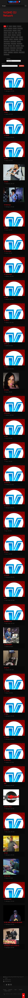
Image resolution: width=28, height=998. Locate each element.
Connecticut (20, 28)
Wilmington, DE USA (10, 91)
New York (10, 45)
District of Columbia (8, 30)
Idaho (16, 32)
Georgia (5, 32)
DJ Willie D (6, 320)
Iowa (13, 32)
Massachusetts (7, 37)
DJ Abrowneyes (7, 251)
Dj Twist (6, 853)
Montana (21, 39)
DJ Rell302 (6, 135)
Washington (10, 52)
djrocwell (6, 158)
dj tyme (5, 459)
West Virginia (21, 52)
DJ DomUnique (7, 204)
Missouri (11, 39)
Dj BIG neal (6, 343)
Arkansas (19, 26)
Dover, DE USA (9, 230)
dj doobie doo (7, 482)
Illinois (19, 32)
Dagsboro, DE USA (10, 762)
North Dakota (13, 41)
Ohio (14, 45)
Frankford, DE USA (10, 368)
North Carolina (7, 41)
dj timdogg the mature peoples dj (11, 945)
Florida (19, 30)
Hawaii (9, 32)
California (10, 28)
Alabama (14, 26)
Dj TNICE (6, 366)
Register (10, 989)
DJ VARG (6, 529)
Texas (17, 50)
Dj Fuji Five (6, 667)
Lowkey (6, 112)
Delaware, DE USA (10, 669)
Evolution (6, 181)
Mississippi (16, 39)
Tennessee (13, 50)
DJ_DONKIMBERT (8, 644)
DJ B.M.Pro (6, 829)
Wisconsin (16, 52)
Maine (17, 37)
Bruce (5, 598)
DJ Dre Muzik (7, 876)
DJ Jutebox (6, 737)
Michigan (20, 37)
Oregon (22, 45)
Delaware (14, 30)
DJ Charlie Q (7, 505)
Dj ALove (6, 552)
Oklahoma (18, 45)
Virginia (5, 52)
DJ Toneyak (6, 691)
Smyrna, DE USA (9, 114)
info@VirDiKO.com (8, 981)
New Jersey (13, 43)
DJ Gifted (6, 714)
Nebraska (19, 41)
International (6, 54)
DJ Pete (6, 436)
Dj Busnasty (7, 413)
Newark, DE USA (9, 878)
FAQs (15, 989)
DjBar (5, 783)
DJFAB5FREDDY (8, 899)
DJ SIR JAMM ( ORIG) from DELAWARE (13, 922)
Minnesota (6, 39)
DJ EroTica (6, 390)
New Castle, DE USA (10, 600)
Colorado (14, 28)
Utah (20, 50)
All (7, 26)
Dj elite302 (6, 575)
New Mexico (19, 43)
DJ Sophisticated (8, 274)
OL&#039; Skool (8, 621)
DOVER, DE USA (9, 345)
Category (8, 58)
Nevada (5, 45)
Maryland (12, 37)
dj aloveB (6, 228)
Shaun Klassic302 (8, 89)
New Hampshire (7, 43)
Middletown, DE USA (10, 183)
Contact (20, 989)
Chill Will (6, 297)
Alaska (10, 26)
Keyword (3, 63)
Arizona (5, 28)
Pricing (4, 989)
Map (5, 26)
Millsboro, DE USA (9, 276)
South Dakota (6, 50)
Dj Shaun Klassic (8, 806)
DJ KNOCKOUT (7, 760)
